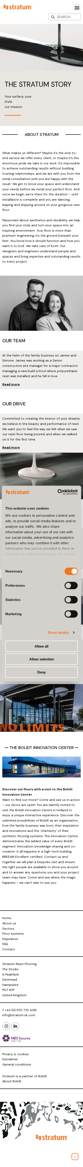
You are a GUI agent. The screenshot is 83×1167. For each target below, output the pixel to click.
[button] (77, 7)
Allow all (41, 646)
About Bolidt (11, 1081)
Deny (41, 672)
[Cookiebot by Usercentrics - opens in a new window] (58, 492)
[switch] (71, 585)
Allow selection (41, 659)
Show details (58, 632)
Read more (11, 384)
